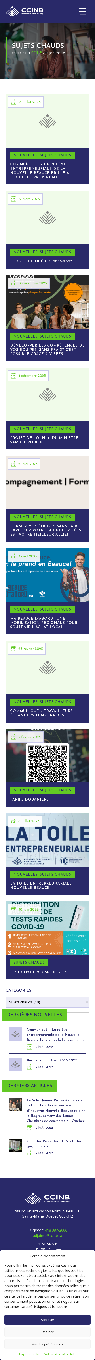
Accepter (47, 1319)
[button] (82, 11)
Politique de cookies (28, 1354)
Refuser (48, 1332)
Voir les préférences (47, 1344)
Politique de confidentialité (60, 1354)
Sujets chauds (55, 155)
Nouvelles (25, 155)
